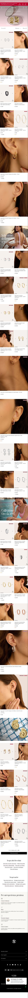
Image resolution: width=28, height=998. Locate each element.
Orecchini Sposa (14, 869)
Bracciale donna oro (8, 880)
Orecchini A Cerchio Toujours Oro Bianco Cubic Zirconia (11, 711)
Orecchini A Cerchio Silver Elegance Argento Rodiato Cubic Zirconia (6, 51)
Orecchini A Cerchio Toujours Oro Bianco (20, 77)
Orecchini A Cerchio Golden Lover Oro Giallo (6, 595)
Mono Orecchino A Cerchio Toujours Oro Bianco (6, 842)
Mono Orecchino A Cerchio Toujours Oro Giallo (6, 623)
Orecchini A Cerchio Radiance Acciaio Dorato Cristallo (5, 789)
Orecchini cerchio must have (9, 863)
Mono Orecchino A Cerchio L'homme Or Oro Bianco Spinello (20, 568)
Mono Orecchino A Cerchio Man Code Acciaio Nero (6, 104)
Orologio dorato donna (19, 880)
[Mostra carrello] (26, 7)
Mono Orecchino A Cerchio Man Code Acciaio (6, 490)
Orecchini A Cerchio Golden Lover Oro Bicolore (6, 296)
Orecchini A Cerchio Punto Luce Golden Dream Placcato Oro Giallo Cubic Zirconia (20, 349)
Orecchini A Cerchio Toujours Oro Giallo (20, 51)
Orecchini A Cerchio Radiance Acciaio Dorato (19, 104)
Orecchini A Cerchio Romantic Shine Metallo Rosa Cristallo (19, 789)
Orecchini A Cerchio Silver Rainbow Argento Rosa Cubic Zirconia (11, 436)
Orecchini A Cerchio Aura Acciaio (20, 324)
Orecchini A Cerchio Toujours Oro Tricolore (5, 762)
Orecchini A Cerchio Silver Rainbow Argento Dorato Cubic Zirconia (6, 324)
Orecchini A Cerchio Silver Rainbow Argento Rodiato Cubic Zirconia (6, 270)
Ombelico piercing (19, 885)
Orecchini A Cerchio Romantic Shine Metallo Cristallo (11, 667)
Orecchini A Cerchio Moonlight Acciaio (20, 490)
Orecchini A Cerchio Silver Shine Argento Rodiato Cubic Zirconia (20, 270)
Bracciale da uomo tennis (10, 882)
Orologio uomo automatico (8, 884)
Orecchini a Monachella (8, 865)
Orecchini (9, 11)
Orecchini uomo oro (9, 885)
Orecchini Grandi (9, 867)
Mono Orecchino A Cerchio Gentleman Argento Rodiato (6, 349)
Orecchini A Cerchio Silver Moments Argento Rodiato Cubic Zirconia (6, 463)
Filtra (24, 28)
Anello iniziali (20, 882)
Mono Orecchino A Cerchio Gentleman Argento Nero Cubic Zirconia (20, 542)
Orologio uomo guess (21, 884)
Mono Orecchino (21, 863)
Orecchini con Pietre (20, 865)
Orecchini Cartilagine (18, 867)
